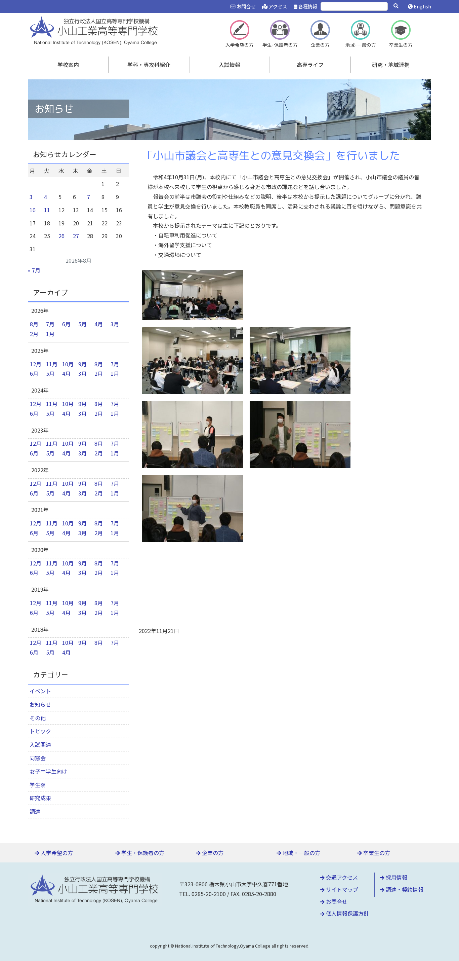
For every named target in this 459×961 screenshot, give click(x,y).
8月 (34, 324)
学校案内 (68, 65)
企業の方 (212, 853)
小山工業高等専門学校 (95, 30)
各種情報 (307, 6)
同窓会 (38, 758)
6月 (66, 324)
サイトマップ (341, 889)
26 (61, 236)
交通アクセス (341, 877)
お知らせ (40, 704)
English (422, 6)
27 (76, 236)
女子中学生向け (48, 771)
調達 (35, 811)
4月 (98, 324)
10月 (68, 364)
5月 (82, 324)
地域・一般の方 (300, 853)
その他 (38, 718)
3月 (115, 324)
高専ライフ (310, 65)
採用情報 (395, 877)
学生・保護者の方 (142, 853)
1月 (50, 334)
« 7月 (34, 270)
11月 (51, 364)
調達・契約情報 (403, 889)
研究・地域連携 (391, 65)
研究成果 (40, 798)
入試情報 (229, 65)
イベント (40, 691)
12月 (35, 364)
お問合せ (245, 6)
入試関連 (40, 744)
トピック (40, 731)
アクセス (277, 6)
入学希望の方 (56, 853)
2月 (34, 334)
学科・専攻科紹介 (148, 65)
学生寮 (38, 785)
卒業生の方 (376, 853)
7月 (50, 324)
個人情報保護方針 (347, 913)
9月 (82, 364)
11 (47, 210)
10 (33, 210)
